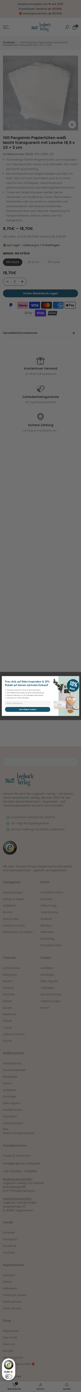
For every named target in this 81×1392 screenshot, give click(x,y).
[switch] (8, 1376)
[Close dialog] (76, 678)
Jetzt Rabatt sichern (27, 709)
